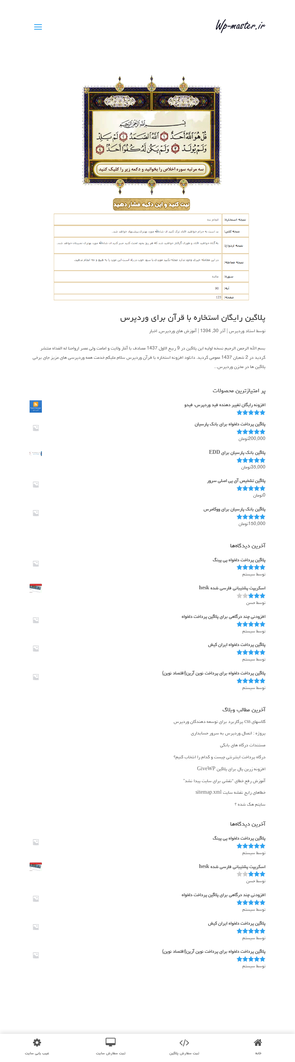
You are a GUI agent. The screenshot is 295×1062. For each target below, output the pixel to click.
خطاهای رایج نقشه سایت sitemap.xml (230, 792)
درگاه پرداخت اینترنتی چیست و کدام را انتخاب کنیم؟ (219, 757)
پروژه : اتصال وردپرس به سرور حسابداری (228, 733)
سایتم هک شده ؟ (250, 804)
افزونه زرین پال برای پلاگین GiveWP (231, 768)
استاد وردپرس (242, 330)
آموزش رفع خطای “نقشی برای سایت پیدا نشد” (224, 780)
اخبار (153, 330)
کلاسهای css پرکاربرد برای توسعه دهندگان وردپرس (219, 721)
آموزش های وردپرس (178, 330)
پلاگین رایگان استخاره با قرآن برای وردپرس (192, 317)
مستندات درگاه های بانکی (242, 745)
